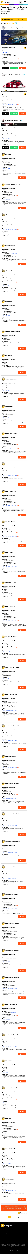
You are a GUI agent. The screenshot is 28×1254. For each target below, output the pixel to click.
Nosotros (2, 1229)
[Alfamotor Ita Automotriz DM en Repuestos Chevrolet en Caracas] (3, 331)
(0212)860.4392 (6, 878)
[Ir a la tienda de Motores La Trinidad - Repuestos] (25, 47)
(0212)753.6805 (13, 988)
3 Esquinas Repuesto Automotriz (13, 184)
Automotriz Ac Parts (10, 1148)
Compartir (4, 13)
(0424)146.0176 (13, 59)
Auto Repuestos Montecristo (12, 950)
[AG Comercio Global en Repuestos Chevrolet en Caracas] (3, 245)
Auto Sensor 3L (9, 1060)
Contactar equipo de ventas (6, 1237)
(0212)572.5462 (6, 710)
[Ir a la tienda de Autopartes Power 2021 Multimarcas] (25, 94)
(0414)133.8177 (6, 59)
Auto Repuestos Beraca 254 (12, 726)
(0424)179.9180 (6, 1019)
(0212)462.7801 (6, 475)
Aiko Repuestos (9, 271)
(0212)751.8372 (6, 988)
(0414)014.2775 (6, 678)
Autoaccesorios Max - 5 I (11, 1088)
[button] (20, 19)
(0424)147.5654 (6, 536)
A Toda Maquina (9, 215)
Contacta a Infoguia (4, 1233)
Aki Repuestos (8, 301)
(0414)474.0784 (6, 1072)
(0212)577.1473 (6, 740)
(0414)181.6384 (13, 621)
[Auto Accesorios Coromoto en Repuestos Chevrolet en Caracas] (3, 463)
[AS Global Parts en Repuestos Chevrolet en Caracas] (3, 406)
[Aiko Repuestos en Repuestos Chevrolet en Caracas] (3, 270)
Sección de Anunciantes (5, 1241)
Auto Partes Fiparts (10, 521)
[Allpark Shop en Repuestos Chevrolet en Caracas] (3, 355)
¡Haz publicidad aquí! (4, 1231)
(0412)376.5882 (6, 621)
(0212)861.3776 (13, 825)
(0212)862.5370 (6, 825)
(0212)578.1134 (13, 798)
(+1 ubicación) (5, 52)
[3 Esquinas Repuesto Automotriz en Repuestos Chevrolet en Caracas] (3, 184)
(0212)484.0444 (6, 229)
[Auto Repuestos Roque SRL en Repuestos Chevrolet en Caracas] (3, 1034)
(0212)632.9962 (13, 1190)
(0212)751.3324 (6, 390)
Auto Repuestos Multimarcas (12, 977)
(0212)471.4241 (6, 852)
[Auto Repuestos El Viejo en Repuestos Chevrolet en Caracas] (3, 867)
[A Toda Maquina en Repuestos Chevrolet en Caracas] (3, 214)
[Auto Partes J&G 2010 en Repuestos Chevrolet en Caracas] (3, 582)
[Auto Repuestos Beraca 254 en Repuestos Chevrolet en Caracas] (3, 725)
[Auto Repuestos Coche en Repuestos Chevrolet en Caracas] (3, 756)
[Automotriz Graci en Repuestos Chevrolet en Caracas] (3, 1179)
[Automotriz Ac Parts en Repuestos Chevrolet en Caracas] (3, 1148)
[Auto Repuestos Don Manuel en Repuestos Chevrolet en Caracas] (3, 783)
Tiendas (2, 1235)
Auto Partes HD (9, 552)
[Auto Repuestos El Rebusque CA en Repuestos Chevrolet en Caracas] (3, 841)
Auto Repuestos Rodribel (11, 1004)
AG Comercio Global (10, 245)
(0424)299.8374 (6, 909)
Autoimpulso (8, 1118)
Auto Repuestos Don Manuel (12, 783)
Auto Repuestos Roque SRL (11, 1035)
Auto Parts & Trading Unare (12, 667)
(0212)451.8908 (13, 475)
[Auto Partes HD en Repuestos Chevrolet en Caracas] (3, 552)
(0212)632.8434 (6, 1190)
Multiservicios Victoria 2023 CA (13, 120)
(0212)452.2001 (6, 1163)
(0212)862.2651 (13, 505)
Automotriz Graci (9, 1179)
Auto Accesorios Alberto (11, 433)
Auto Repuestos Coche (10, 756)
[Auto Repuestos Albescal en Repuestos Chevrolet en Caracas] (3, 694)
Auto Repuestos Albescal (11, 694)
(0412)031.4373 (6, 448)
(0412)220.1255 (13, 909)
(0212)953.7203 (6, 285)
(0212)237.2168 (6, 961)
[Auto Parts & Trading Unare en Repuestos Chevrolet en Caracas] (3, 667)
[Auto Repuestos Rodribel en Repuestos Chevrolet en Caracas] (3, 1004)
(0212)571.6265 (6, 798)
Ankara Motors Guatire (11, 379)
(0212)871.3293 (13, 448)
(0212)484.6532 (6, 1102)
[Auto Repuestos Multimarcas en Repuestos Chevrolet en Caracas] (3, 977)
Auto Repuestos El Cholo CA (12, 814)
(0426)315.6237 (6, 767)
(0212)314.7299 (13, 104)
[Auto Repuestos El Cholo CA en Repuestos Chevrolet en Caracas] (3, 814)
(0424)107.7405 (13, 767)
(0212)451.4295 (13, 1046)
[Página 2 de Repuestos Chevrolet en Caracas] (18, 1217)
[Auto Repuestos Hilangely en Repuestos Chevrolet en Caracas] (3, 894)
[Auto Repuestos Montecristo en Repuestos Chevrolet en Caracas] (3, 950)
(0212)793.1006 (6, 316)
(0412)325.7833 (6, 138)
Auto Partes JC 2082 (10, 606)
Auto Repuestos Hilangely (11, 894)
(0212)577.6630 (13, 710)
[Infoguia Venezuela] (6, 2)
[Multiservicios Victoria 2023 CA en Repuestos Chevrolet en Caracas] (3, 120)
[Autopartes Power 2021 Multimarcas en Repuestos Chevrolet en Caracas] (3, 74)
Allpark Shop (8, 355)
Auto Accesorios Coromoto (12, 464)
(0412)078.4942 (6, 417)
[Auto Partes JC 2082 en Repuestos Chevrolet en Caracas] (3, 606)
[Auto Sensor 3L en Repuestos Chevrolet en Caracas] (3, 1060)
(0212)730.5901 (6, 168)
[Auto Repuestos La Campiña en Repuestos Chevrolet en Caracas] (3, 923)
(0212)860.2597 (13, 878)
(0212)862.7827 (6, 505)
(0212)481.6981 (6, 199)
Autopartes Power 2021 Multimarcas (14, 74)
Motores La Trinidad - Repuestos (13, 28)
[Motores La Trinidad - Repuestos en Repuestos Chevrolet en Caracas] (3, 28)
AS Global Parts (9, 406)
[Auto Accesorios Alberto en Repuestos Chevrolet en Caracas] (3, 433)
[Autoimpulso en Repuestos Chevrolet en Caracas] (3, 1118)
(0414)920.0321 (6, 567)
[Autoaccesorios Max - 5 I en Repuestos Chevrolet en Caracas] (3, 1087)
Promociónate (3, 1239)
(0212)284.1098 (13, 536)
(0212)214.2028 (13, 567)
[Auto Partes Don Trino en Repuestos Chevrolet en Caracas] (3, 491)
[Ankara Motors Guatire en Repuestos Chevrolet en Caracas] (3, 379)
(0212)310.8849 (13, 229)
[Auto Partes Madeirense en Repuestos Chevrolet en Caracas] (3, 636)
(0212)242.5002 (6, 651)
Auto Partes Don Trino (10, 491)
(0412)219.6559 (6, 1133)
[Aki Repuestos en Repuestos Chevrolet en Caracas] (3, 301)
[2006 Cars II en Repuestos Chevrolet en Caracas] (3, 154)
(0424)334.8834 (13, 740)
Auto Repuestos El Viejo (11, 867)
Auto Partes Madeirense (11, 636)
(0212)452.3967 (13, 1163)
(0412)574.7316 (6, 104)
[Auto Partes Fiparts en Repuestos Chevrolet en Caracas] (3, 521)
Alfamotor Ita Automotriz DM (12, 331)
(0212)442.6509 (13, 852)
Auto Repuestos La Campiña (12, 923)
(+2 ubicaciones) (14, 253)
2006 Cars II (8, 154)
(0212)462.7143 (6, 1046)
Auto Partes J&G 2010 (10, 582)
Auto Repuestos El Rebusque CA (13, 841)
